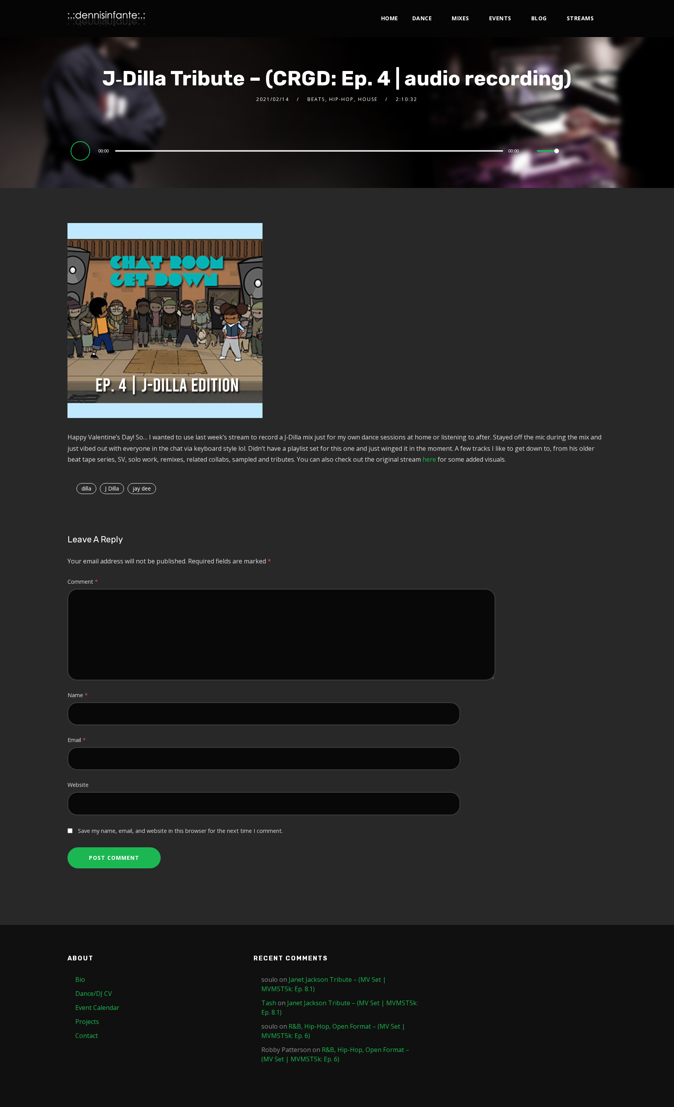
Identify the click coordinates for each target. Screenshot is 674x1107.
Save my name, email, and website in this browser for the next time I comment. (180, 830)
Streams (580, 18)
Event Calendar (97, 1007)
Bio (80, 979)
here (430, 459)
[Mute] (531, 152)
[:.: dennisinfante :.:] (106, 18)
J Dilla (112, 488)
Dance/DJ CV (93, 993)
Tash (268, 1003)
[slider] (548, 157)
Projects (87, 1021)
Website (78, 784)
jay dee (142, 488)
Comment (82, 581)
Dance (422, 18)
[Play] (81, 150)
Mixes (460, 18)
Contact (86, 1035)
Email (76, 740)
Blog (539, 18)
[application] (316, 150)
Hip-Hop (341, 99)
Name (77, 695)
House (368, 99)
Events (500, 18)
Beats (316, 99)
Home (389, 18)
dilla (86, 488)
